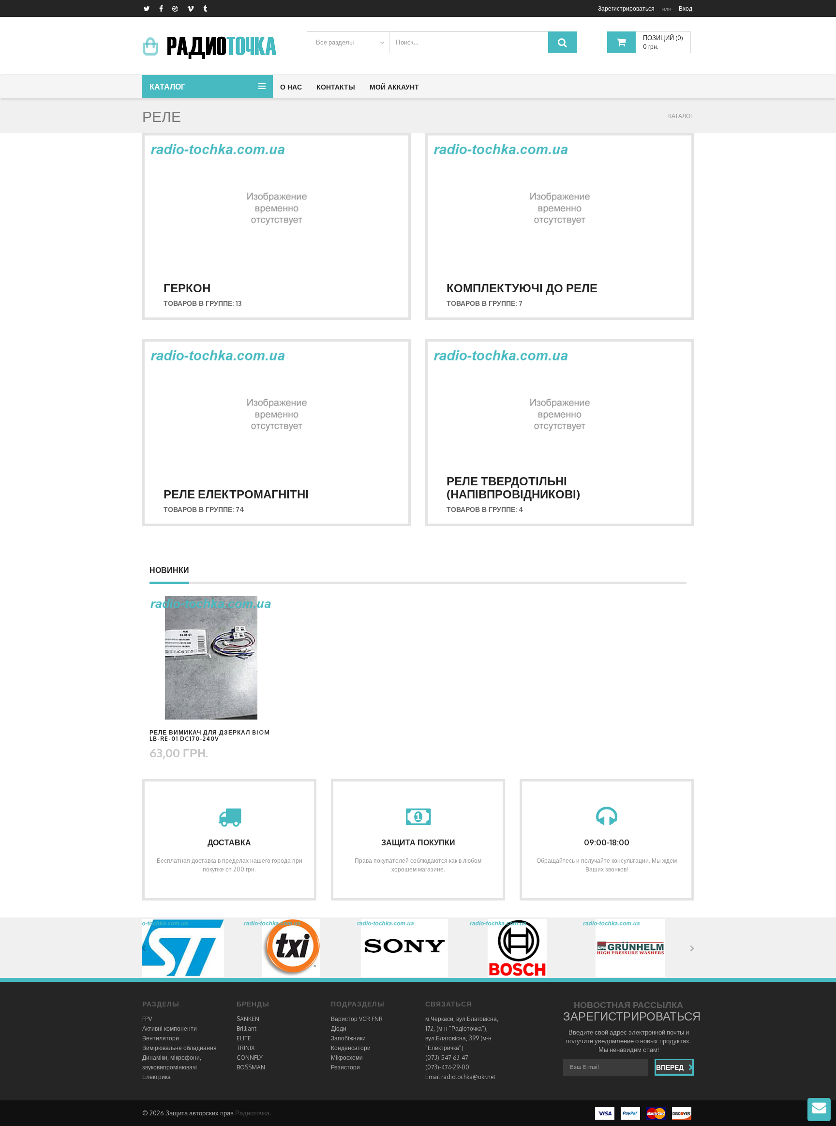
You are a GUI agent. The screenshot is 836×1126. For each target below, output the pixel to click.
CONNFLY (250, 1057)
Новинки (169, 570)
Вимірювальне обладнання (179, 1047)
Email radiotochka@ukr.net (460, 1077)
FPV (147, 1018)
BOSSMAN (251, 1067)
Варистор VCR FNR (357, 1018)
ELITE (244, 1038)
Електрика (156, 1077)
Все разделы (335, 42)
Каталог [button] (167, 86)
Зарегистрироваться (626, 8)
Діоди (338, 1028)
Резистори (345, 1067)
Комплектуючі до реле (522, 287)
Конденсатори (351, 1047)
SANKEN (248, 1018)
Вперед (670, 1067)
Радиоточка (252, 1113)
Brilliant (246, 1028)
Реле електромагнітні (236, 493)
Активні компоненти (169, 1028)
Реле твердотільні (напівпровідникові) (513, 487)
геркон (187, 287)
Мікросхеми (347, 1057)
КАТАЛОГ (681, 116)
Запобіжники (348, 1038)
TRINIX (245, 1047)
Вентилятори (160, 1038)
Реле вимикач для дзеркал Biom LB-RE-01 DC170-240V (209, 735)
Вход (685, 8)
